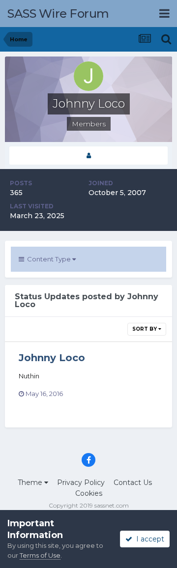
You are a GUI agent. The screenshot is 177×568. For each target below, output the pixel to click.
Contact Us (133, 482)
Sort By (145, 329)
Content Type (48, 259)
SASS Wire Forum (58, 13)
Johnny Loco (52, 358)
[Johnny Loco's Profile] (88, 155)
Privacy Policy (81, 482)
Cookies (88, 493)
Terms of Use (40, 555)
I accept (148, 539)
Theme (31, 482)
